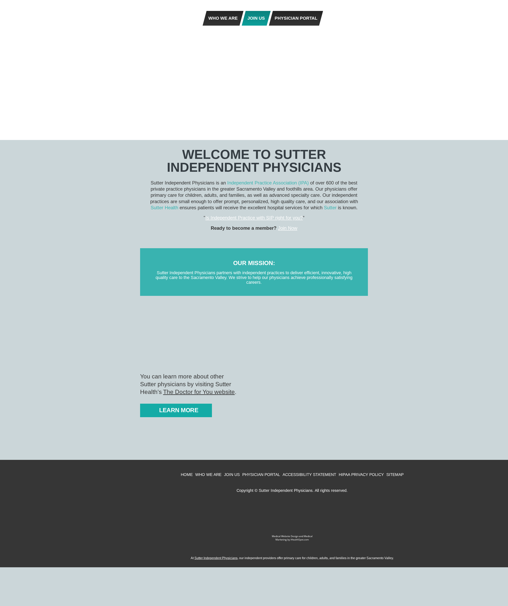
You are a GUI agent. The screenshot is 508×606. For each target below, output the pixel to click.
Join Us (232, 474)
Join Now (287, 228)
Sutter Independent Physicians (216, 558)
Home (187, 474)
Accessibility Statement (309, 474)
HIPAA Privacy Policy (361, 474)
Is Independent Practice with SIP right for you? (254, 217)
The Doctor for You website (199, 392)
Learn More (178, 410)
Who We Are (208, 474)
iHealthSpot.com (300, 539)
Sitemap (395, 474)
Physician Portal (261, 474)
